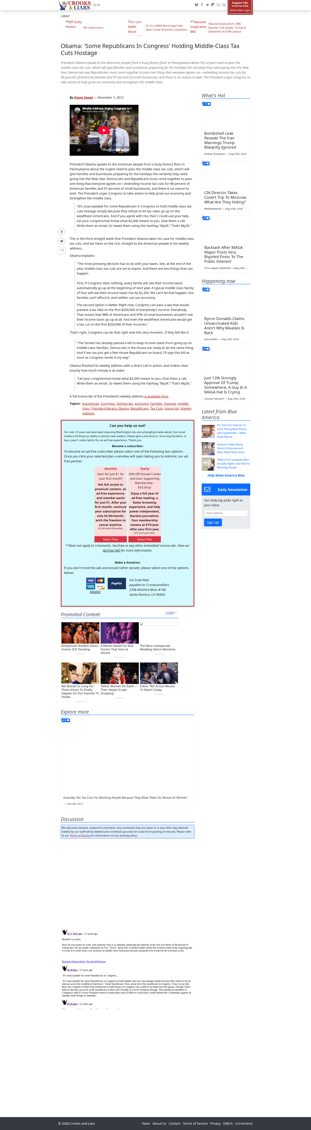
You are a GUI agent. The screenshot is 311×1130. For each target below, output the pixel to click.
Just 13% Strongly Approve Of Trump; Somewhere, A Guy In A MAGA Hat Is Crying (225, 384)
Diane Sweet (83, 97)
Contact (174, 1123)
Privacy (215, 1123)
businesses (90, 403)
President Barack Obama (110, 408)
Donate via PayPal (117, 583)
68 (204, 163)
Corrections (244, 1123)
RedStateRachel (212, 208)
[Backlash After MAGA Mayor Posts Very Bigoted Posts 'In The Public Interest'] (226, 229)
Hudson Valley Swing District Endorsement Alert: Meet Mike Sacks (231, 448)
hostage (170, 403)
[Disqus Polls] (127, 882)
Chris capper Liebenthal (217, 268)
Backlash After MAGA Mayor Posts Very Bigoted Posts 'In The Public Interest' (223, 254)
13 (61, 250)
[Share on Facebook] (62, 231)
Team (146, 1123)
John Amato (210, 339)
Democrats (124, 403)
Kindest (95, 592)
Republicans (139, 408)
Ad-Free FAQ (111, 550)
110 (205, 103)
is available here (156, 396)
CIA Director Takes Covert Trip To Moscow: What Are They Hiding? (225, 197)
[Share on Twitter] (62, 241)
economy (142, 403)
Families (156, 403)
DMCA (228, 1123)
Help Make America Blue (226, 475)
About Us (159, 1123)
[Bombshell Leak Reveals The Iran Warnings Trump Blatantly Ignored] (226, 115)
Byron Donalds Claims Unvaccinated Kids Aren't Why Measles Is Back (224, 325)
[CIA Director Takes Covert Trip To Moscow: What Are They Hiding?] (226, 174)
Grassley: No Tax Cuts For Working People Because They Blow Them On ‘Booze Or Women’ (125, 797)
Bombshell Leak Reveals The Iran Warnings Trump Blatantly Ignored (220, 140)
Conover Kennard (214, 398)
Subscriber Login (240, 10)
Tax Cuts (156, 408)
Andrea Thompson (214, 153)
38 (204, 348)
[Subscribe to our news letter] (218, 5)
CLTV (96, 5)
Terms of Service (80, 835)
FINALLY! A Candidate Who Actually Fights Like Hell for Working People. (233, 463)
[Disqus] (127, 968)
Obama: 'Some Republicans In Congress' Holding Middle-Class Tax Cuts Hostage (150, 49)
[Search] (224, 5)
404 (64, 720)
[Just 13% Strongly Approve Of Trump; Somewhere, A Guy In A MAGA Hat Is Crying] (226, 359)
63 (204, 218)
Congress (108, 403)
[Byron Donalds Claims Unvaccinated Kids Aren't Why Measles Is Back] (226, 300)
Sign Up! (213, 522)
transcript (171, 408)
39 (204, 289)
